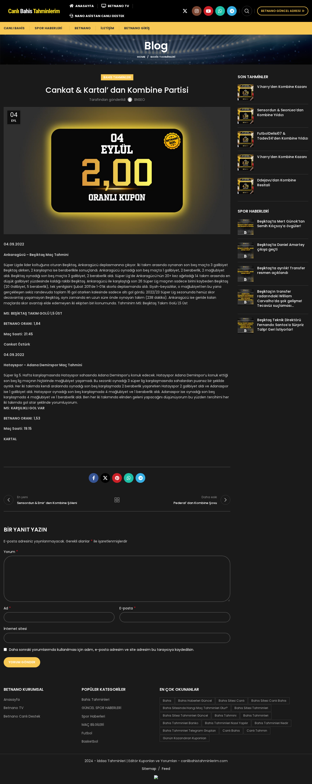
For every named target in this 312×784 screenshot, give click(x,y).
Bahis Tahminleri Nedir (271, 723)
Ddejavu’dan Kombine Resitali (276, 182)
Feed (166, 768)
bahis (167, 701)
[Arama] (246, 11)
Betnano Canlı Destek (22, 716)
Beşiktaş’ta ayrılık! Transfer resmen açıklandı (281, 270)
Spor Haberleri (93, 716)
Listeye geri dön (117, 500)
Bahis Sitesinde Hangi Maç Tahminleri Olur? (195, 708)
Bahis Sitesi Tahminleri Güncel (185, 715)
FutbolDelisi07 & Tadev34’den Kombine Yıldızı (282, 136)
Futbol (87, 733)
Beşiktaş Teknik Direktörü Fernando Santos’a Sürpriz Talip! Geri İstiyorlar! (280, 324)
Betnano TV (13, 708)
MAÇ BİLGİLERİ (93, 724)
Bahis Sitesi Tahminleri (251, 708)
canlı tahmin (257, 730)
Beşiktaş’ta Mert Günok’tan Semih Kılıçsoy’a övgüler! (281, 224)
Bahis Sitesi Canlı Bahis (268, 701)
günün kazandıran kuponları (184, 738)
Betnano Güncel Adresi (281, 11)
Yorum (11, 551)
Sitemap (149, 768)
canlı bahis (231, 730)
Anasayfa (12, 699)
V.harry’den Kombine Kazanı (282, 86)
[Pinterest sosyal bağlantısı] (117, 478)
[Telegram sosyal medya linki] (232, 11)
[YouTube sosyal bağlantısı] (208, 11)
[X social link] (185, 11)
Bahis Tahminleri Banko (180, 723)
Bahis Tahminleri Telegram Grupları (189, 730)
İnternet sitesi (15, 628)
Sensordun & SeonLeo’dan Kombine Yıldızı (280, 112)
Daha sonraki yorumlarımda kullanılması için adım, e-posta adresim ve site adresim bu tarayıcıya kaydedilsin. (101, 649)
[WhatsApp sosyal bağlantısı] (220, 11)
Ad (7, 608)
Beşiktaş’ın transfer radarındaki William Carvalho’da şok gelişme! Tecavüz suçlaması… (279, 298)
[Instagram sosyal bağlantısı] (197, 11)
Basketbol (90, 741)
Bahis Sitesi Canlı (231, 701)
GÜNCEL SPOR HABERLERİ (101, 708)
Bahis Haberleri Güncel (195, 701)
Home (141, 57)
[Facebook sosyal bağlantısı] (93, 478)
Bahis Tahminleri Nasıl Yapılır (226, 723)
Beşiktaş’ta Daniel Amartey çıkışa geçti (280, 247)
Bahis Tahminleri (162, 57)
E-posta (127, 608)
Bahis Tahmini (225, 715)
